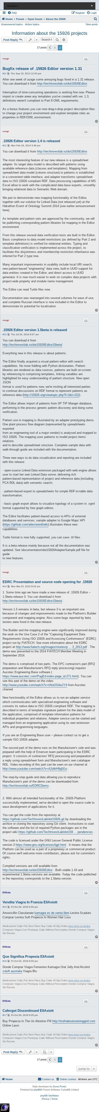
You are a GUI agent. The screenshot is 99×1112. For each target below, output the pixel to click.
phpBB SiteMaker (49, 1095)
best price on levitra (79, 926)
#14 (5, 586)
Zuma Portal (59, 1086)
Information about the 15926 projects (49, 33)
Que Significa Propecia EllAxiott (28, 956)
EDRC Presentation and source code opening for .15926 (47, 582)
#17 (5, 1015)
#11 (4, 73)
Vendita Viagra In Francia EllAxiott (30, 902)
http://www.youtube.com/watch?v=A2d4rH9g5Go (35, 768)
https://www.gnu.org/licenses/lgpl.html (41, 844)
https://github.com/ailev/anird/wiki (25, 524)
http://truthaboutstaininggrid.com (73, 1021)
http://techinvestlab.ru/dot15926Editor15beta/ (32, 344)
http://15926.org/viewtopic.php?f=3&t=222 (51, 395)
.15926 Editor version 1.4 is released (31, 141)
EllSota (7, 892)
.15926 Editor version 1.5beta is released (35, 330)
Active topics (32, 24)
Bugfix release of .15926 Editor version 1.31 (42, 68)
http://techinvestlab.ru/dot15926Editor (62, 83)
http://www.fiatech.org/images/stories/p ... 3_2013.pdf (51, 647)
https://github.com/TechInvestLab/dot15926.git (33, 819)
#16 (5, 961)
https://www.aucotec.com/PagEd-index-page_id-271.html (40, 676)
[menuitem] (12, 13)
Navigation (50, 6)
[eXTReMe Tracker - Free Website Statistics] (4, 1107)
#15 (5, 907)
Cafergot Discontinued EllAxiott (28, 1010)
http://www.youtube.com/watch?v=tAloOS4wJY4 (35, 685)
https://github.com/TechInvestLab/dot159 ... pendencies (55, 832)
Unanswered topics (12, 24)
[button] (49, 47)
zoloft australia (12, 971)
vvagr (6, 58)
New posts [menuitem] (92, 24)
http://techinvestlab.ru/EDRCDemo (26, 785)
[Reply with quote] (86, 59)
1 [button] (55, 48)
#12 (5, 145)
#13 (5, 334)
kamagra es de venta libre (52, 913)
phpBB (37, 1089)
